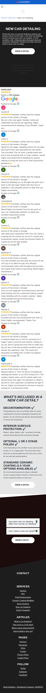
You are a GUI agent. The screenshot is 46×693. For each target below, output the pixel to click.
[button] (23, 11)
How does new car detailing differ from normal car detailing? (23, 523)
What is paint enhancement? (23, 628)
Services (11, 18)
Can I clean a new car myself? (22, 531)
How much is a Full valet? (23, 625)
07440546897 (24, 2)
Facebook (23, 675)
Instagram (23, 672)
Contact (23, 573)
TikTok (23, 668)
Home (3, 18)
